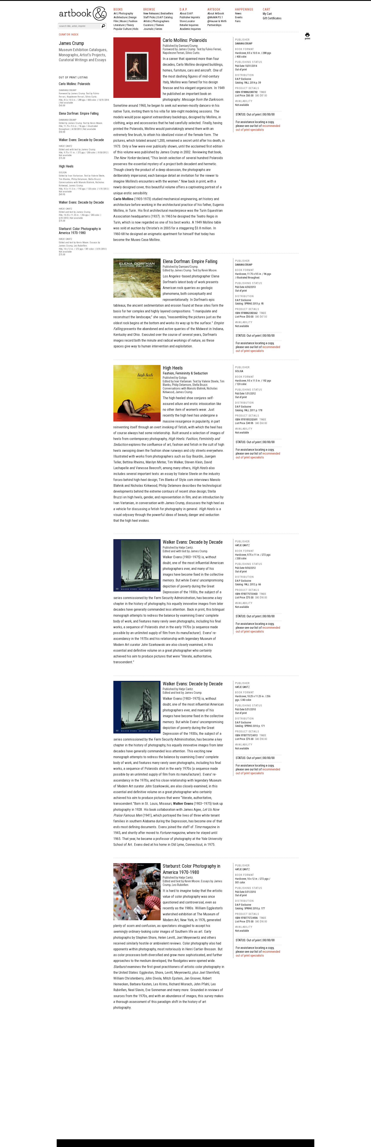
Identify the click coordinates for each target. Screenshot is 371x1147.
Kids (135, 28)
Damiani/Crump (243, 43)
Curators (148, 25)
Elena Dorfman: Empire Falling (79, 113)
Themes (159, 25)
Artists (147, 21)
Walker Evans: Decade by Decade (81, 140)
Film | (117, 21)
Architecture (120, 17)
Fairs (237, 21)
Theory (130, 25)
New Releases (151, 13)
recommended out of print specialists (258, 128)
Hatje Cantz (242, 545)
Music (123, 21)
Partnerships (214, 25)
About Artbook (215, 13)
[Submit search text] (103, 26)
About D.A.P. (186, 13)
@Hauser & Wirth (217, 21)
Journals (148, 28)
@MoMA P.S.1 (215, 17)
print (307, 37)
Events (238, 17)
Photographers (161, 21)
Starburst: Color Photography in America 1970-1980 (80, 231)
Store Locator (187, 21)
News (238, 13)
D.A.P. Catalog (165, 17)
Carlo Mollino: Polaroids (74, 84)
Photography (126, 13)
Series (158, 28)
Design (133, 17)
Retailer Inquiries (189, 25)
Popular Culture (122, 28)
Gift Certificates (272, 18)
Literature (119, 25)
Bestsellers (167, 13)
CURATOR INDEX (69, 34)
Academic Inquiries (190, 28)
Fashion (133, 21)
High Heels (66, 166)
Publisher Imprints (190, 17)
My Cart (267, 13)
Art (115, 13)
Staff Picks (149, 17)
